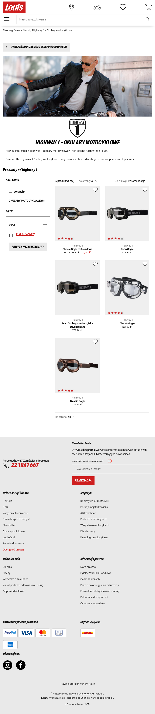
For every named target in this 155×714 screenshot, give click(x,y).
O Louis (7, 566)
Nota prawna (88, 566)
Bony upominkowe (14, 531)
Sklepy (6, 573)
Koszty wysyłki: (49, 698)
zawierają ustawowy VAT (81, 693)
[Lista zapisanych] (123, 7)
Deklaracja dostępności (94, 597)
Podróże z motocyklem (93, 519)
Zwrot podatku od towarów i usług (23, 585)
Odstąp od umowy (13, 549)
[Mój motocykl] (97, 7)
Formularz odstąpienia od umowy (100, 591)
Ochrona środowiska (92, 603)
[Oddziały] (71, 7)
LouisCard (9, 537)
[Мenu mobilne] (6, 19)
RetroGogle (127, 249)
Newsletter (9, 525)
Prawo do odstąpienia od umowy (99, 585)
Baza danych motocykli (16, 519)
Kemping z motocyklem (94, 537)
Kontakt (7, 501)
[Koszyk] (148, 7)
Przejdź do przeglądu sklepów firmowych (39, 47)
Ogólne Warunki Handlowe (95, 573)
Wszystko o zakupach (15, 579)
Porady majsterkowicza (94, 507)
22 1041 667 (24, 465)
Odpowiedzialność (13, 591)
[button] (147, 19)
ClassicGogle (127, 323)
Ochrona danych (90, 579)
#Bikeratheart (88, 513)
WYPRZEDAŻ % (25, 234)
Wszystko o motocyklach (94, 525)
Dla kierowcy (87, 531)
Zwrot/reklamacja (13, 543)
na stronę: (85, 180)
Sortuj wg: (121, 180)
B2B (5, 507)
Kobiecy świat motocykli (94, 501)
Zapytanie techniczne (15, 513)
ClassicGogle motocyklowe (77, 249)
